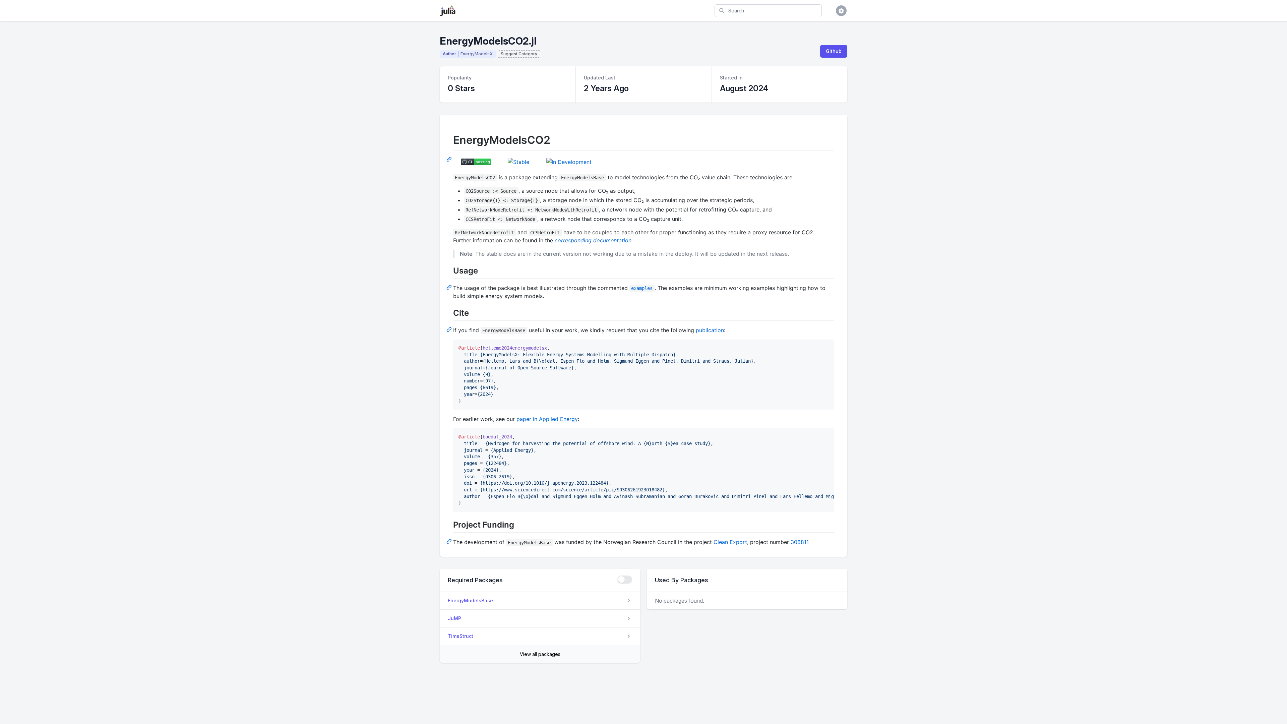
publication (710, 330)
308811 (800, 542)
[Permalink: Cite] (449, 329)
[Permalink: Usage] (449, 287)
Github (834, 51)
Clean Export (730, 542)
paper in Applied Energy (547, 419)
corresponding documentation (593, 240)
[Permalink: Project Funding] (449, 541)
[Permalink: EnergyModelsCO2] (449, 159)
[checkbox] (624, 580)
